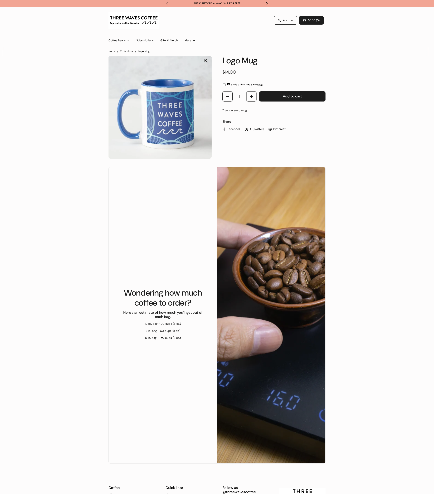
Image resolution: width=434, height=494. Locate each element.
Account (288, 20)
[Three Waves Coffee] (133, 20)
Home (111, 51)
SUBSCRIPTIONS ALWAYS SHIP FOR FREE (217, 3)
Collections (126, 51)
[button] (227, 96)
